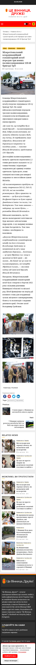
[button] (2, 24)
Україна (26, 440)
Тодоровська (9, 69)
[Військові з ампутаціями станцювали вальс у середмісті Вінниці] (8, 563)
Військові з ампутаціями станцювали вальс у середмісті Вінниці (24, 564)
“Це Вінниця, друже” (15, 641)
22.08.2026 (21, 452)
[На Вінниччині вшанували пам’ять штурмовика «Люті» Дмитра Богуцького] (8, 548)
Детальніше (22, 652)
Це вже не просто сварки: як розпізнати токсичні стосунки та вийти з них (24, 465)
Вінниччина (11, 48)
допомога (11, 400)
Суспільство (28, 456)
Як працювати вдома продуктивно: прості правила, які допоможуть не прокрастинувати (25, 519)
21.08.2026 (21, 539)
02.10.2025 (19, 69)
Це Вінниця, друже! (20, 12)
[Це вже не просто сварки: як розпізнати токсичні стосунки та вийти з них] (8, 461)
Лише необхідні (10, 661)
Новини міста (21, 48)
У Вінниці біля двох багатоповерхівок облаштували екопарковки (24, 533)
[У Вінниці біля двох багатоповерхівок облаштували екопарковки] (8, 533)
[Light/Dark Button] (26, 24)
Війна (4, 48)
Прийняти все (10, 656)
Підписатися (33, 23)
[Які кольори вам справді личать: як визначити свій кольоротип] (8, 446)
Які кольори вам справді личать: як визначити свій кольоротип (24, 446)
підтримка (19, 400)
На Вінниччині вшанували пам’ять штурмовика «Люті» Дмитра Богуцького (24, 551)
